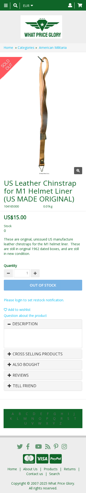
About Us (30, 469)
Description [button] (25, 324)
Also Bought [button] (26, 365)
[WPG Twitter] (20, 446)
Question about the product (25, 315)
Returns (70, 469)
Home (8, 47)
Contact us (34, 473)
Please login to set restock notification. (34, 300)
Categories (26, 47)
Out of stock (43, 285)
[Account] (70, 5)
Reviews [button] (20, 375)
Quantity (10, 265)
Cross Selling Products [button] (37, 354)
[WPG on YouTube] (38, 446)
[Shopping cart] (80, 5)
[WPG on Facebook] (27, 446)
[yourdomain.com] (41, 27)
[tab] (43, 324)
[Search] (15, 5)
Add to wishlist (19, 309)
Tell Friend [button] (24, 386)
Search (54, 473)
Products (51, 469)
